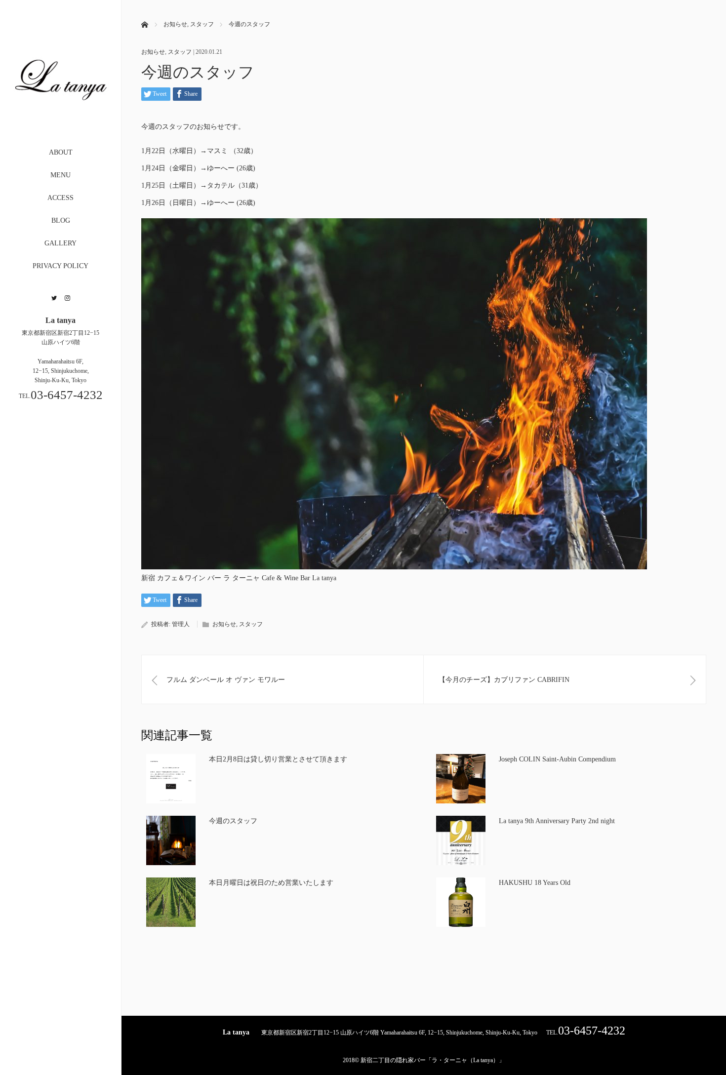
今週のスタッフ (233, 821)
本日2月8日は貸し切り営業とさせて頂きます (278, 759)
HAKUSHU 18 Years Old (534, 882)
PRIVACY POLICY (60, 266)
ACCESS (60, 197)
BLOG (60, 220)
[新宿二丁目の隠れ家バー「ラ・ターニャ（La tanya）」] (60, 122)
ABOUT (61, 152)
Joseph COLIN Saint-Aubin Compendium (557, 759)
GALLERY (60, 243)
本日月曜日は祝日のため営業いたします (271, 882)
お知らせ (153, 51)
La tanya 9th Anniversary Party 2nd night (557, 821)
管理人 (181, 624)
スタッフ (180, 51)
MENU (60, 175)
